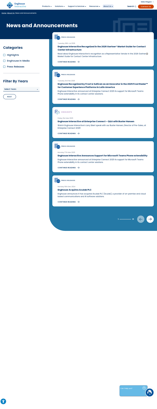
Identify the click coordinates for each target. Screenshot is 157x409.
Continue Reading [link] (67, 62)
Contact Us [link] (146, 6)
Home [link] (4, 13)
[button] (21, 89)
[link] (3, 401)
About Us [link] (10, 13)
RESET (9, 97)
